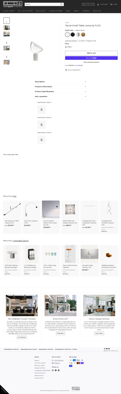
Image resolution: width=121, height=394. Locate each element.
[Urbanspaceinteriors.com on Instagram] (53, 370)
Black (72, 34)
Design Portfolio (40, 368)
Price (67, 44)
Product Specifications (44, 91)
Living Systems (55, 11)
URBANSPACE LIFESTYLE (11, 349)
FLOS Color (75, 30)
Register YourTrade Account (88, 4)
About (76, 11)
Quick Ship (41, 11)
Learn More (100, 334)
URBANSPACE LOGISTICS (46, 349)
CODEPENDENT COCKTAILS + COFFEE (66, 349)
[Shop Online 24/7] (60, 305)
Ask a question (41, 96)
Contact (86, 11)
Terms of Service (40, 373)
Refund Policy (39, 375)
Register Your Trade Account (111, 350)
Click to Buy (9, 11)
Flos (14, 196)
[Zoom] (35, 41)
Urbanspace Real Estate (43, 370)
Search (37, 360)
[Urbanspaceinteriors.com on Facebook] (56, 370)
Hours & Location (40, 363)
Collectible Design (21, 241)
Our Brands (22, 337)
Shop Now (61, 334)
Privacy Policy (39, 378)
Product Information (43, 87)
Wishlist (97, 11)
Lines (68, 11)
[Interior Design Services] (99, 305)
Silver (78, 34)
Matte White (67, 34)
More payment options (91, 62)
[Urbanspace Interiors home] (76, 389)
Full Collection (25, 11)
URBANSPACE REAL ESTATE (28, 349)
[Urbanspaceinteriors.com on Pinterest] (59, 370)
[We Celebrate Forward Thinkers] (22, 305)
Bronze (83, 34)
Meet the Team (40, 365)
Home (67, 22)
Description (40, 82)
